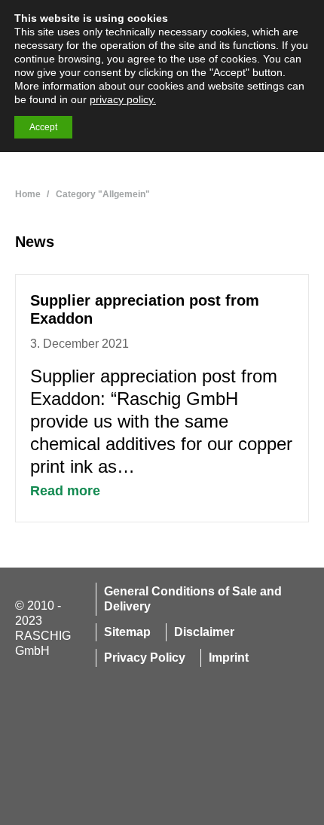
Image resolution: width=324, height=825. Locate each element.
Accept (43, 127)
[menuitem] (196, 599)
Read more (65, 490)
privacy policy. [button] (123, 99)
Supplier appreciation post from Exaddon (144, 309)
